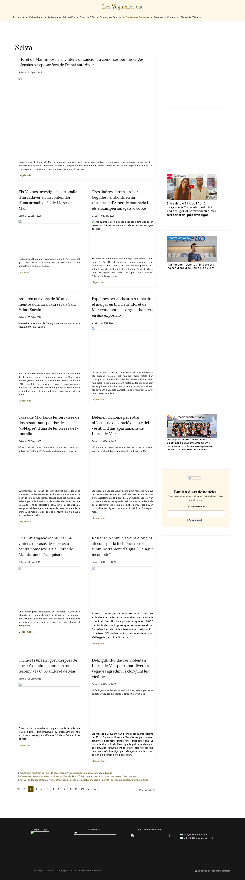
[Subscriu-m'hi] (196, 481)
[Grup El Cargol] (40, 840)
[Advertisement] (122, 32)
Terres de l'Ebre (189, 17)
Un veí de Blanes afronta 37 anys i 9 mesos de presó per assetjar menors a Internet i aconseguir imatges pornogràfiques (84, 780)
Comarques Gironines (137, 17)
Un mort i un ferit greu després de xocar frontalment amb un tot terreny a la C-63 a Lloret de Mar (47, 666)
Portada (17, 17)
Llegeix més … (26, 175)
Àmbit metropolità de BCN (61, 17)
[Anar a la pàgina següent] (89, 789)
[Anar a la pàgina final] (95, 789)
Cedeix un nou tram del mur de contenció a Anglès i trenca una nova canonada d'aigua (66, 773)
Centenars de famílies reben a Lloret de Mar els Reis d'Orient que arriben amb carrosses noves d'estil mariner (78, 776)
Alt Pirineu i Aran (34, 17)
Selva (21, 72)
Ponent (171, 17)
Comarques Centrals (110, 17)
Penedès (158, 17)
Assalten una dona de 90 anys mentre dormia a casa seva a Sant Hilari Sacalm (47, 304)
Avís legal (38, 870)
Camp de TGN (87, 17)
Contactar (50, 870)
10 (82, 788)
